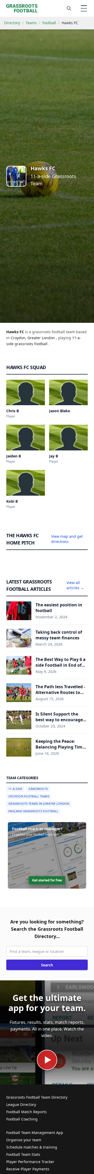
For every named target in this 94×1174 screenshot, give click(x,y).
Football (49, 22)
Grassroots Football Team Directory (36, 1097)
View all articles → (75, 585)
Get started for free (47, 880)
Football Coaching (22, 1119)
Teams (31, 22)
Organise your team (23, 1139)
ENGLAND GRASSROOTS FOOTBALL (33, 811)
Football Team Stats (23, 1154)
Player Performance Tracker (30, 1161)
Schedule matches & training (31, 1147)
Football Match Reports (26, 1111)
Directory (12, 22)
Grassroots (38, 789)
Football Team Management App (34, 1132)
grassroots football (32, 343)
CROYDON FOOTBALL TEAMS (28, 796)
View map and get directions (67, 539)
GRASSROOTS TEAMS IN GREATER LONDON (38, 803)
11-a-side (15, 789)
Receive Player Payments (27, 1168)
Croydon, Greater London (33, 337)
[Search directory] (69, 8)
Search (47, 964)
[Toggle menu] (84, 8)
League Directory (21, 1104)
